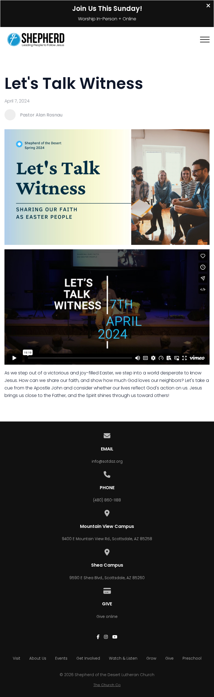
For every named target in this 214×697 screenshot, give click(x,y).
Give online (107, 616)
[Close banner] (208, 6)
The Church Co (107, 685)
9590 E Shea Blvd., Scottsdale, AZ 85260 (107, 578)
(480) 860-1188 (107, 500)
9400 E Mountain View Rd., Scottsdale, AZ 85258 (107, 539)
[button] (205, 39)
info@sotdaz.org (107, 461)
